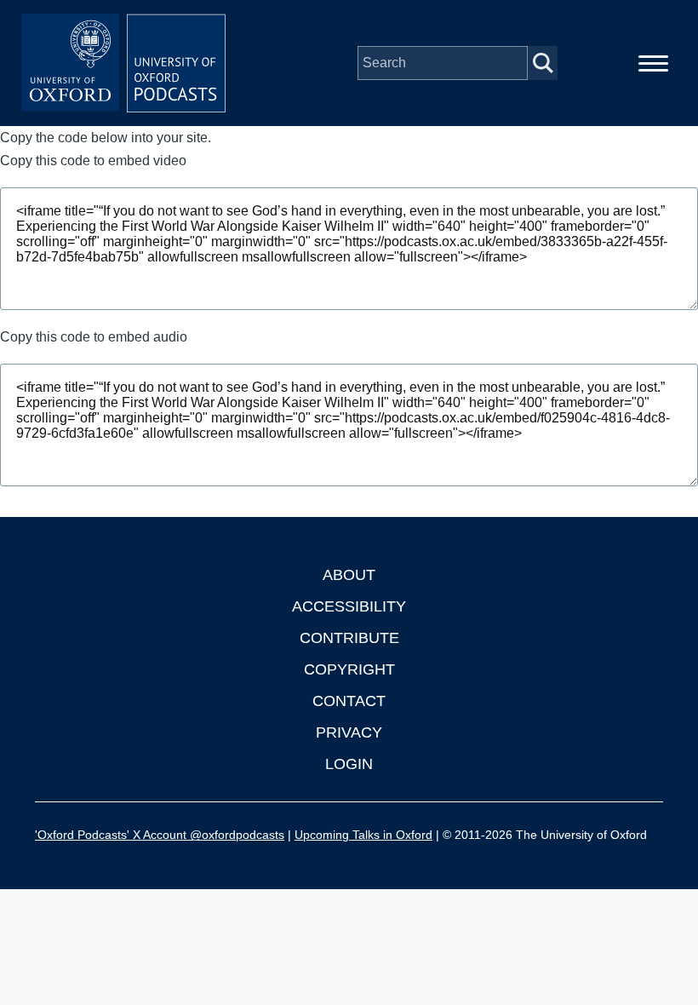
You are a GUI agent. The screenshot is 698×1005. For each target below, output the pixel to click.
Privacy (349, 732)
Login (349, 763)
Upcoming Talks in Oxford (363, 834)
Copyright (349, 669)
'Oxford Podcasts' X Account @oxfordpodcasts (159, 834)
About (349, 574)
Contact (349, 700)
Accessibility (349, 606)
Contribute (349, 637)
